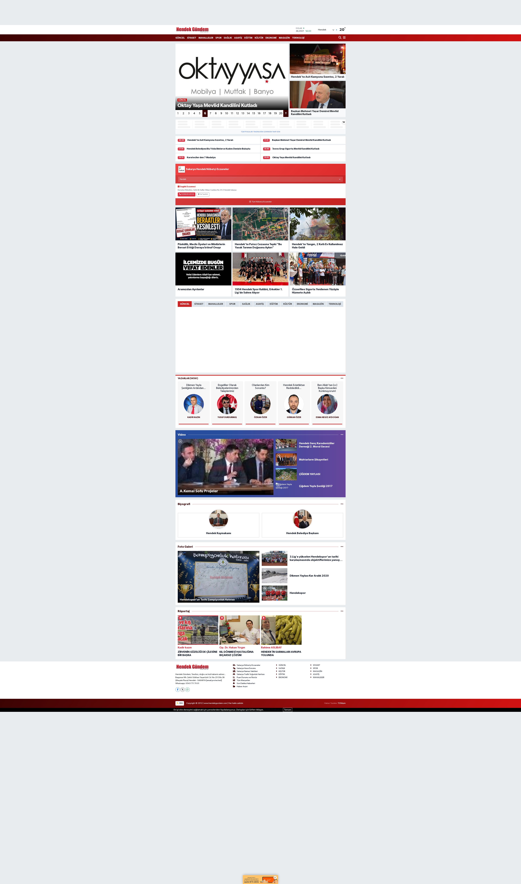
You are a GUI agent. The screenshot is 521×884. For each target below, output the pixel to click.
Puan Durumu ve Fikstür (247, 677)
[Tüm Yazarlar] (342, 378)
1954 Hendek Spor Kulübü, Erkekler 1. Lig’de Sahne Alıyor (259, 291)
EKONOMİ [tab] (302, 304)
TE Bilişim (342, 703)
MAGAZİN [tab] (318, 304)
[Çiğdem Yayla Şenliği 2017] (286, 486)
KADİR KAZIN (193, 417)
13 (243, 113)
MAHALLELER (205, 38)
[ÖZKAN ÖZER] (260, 404)
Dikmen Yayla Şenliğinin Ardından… (194, 386)
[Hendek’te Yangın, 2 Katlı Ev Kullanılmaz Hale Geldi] (318, 223)
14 (248, 113)
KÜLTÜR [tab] (287, 304)
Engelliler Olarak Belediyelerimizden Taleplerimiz (227, 388)
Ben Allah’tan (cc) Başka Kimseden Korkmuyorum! (327, 388)
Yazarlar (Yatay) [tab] (188, 378)
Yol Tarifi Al (204, 194)
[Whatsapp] (187, 689)
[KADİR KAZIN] (194, 404)
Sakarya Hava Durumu (246, 668)
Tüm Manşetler (243, 680)
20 (280, 113)
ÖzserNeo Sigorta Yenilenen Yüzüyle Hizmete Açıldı (315, 291)
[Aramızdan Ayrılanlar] (203, 269)
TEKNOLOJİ (298, 38)
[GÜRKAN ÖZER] (294, 404)
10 (226, 113)
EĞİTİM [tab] (274, 304)
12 (237, 113)
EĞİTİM (248, 38)
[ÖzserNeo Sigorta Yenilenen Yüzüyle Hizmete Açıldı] (318, 269)
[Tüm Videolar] (342, 435)
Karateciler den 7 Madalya (201, 157)
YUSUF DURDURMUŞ (227, 417)
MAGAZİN (284, 38)
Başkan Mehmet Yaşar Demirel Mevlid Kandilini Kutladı (301, 140)
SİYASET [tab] (198, 304)
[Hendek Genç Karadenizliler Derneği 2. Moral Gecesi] (286, 445)
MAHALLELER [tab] (215, 304)
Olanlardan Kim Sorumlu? (260, 386)
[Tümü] (342, 504)
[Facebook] (177, 689)
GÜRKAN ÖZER (294, 417)
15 (253, 113)
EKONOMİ (271, 38)
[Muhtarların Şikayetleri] (286, 459)
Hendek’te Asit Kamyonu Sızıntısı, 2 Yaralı (210, 140)
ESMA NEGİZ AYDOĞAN (327, 417)
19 (275, 113)
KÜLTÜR (259, 38)
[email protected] (214, 680)
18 (270, 113)
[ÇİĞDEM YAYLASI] (286, 474)
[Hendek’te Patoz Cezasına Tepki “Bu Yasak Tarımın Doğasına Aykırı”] (261, 223)
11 (232, 113)
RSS (181, 703)
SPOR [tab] (232, 304)
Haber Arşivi (242, 686)
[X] (182, 689)
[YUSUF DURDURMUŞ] (227, 404)
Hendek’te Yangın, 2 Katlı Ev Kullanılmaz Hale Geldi (317, 246)
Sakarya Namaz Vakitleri (247, 671)
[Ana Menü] (344, 38)
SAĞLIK (228, 38)
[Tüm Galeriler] (342, 547)
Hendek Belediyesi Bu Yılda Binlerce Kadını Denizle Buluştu (218, 149)
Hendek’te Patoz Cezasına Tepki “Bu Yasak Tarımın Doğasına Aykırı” (258, 246)
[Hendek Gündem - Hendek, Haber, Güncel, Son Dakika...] (192, 30)
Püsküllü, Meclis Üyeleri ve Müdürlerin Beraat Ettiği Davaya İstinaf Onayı (201, 246)
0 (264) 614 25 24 (187, 194)
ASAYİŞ (238, 38)
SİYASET (191, 38)
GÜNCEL (180, 38)
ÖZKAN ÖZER (260, 417)
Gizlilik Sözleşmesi (273, 710)
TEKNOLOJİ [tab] (335, 304)
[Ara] (340, 38)
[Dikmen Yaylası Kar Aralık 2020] (274, 576)
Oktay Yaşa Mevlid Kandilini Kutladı (291, 157)
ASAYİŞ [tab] (260, 304)
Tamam (287, 710)
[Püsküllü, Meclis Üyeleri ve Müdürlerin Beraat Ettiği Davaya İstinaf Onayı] (203, 223)
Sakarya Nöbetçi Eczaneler (248, 665)
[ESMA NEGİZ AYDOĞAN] (327, 404)
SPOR (218, 38)
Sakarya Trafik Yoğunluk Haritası (251, 674)
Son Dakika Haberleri (246, 683)
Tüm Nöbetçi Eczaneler (262, 202)
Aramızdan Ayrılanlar (191, 289)
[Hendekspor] (274, 593)
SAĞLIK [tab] (246, 304)
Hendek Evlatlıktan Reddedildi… (294, 386)
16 (259, 113)
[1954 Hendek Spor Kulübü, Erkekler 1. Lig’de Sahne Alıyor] (261, 269)
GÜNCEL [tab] (184, 304)
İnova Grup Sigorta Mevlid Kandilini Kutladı (296, 149)
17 (264, 113)
